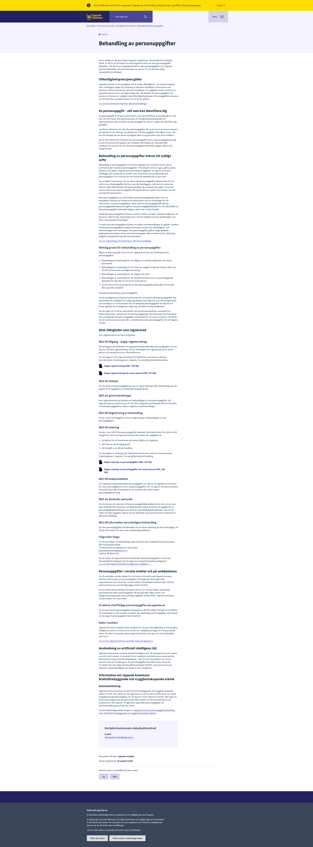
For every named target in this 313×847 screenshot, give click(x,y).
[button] (221, 5)
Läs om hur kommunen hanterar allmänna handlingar (123, 103)
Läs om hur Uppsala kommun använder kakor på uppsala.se (126, 641)
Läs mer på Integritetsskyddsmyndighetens (124, 564)
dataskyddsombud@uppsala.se (113, 550)
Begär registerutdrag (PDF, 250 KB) (121, 365)
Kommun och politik (105, 25)
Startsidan (91, 25)
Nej (114, 776)
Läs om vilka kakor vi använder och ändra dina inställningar (113, 830)
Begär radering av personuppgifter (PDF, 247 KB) (128, 462)
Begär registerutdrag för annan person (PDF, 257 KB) (130, 373)
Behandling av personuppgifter (150, 25)
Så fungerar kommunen (126, 25)
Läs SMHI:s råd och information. (186, 5)
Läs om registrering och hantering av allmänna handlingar (125, 240)
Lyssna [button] (104, 34)
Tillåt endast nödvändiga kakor (127, 838)
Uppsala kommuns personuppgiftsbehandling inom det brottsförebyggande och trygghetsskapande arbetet (137, 712)
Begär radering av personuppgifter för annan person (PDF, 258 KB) (134, 471)
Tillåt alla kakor (97, 838)
